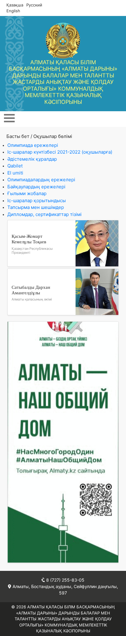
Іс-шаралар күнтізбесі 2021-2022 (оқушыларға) (59, 152)
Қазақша (14, 4)
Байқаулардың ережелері (36, 187)
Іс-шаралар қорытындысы (36, 200)
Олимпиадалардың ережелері (41, 180)
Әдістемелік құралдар (32, 159)
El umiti (15, 173)
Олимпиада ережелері (32, 145)
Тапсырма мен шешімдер (35, 207)
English (13, 10)
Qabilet (15, 166)
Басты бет (17, 136)
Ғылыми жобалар (26, 193)
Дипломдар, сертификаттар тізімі (44, 214)
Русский (34, 4)
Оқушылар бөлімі (52, 136)
